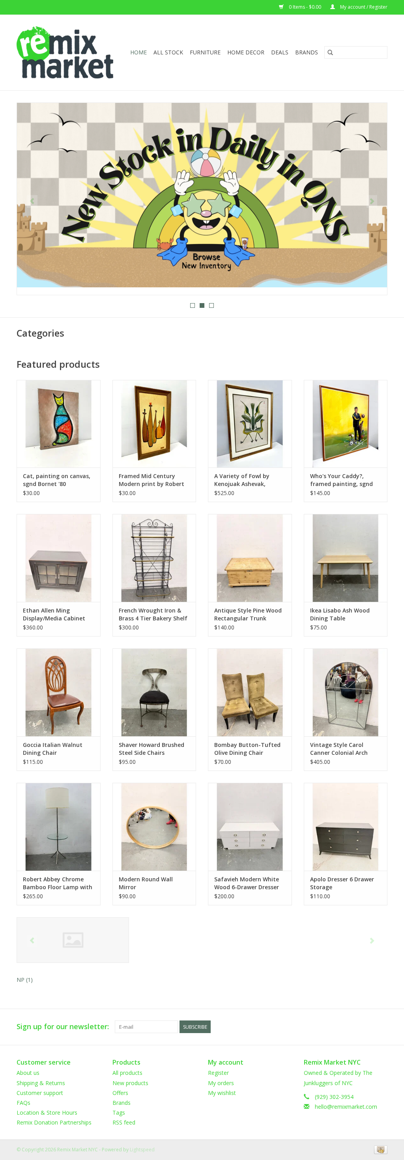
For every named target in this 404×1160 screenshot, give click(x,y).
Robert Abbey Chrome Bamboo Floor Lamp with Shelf (57, 883)
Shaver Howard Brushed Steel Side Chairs (151, 748)
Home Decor (245, 52)
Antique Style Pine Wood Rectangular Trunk (248, 614)
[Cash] (379, 1149)
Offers (120, 1093)
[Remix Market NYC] (67, 52)
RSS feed (123, 1122)
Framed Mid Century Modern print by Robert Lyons (151, 480)
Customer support (40, 1093)
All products (127, 1072)
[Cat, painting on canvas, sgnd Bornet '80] (59, 424)
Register (218, 1072)
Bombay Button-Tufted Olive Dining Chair (247, 748)
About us (28, 1072)
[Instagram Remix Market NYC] (381, 1026)
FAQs (23, 1102)
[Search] (330, 52)
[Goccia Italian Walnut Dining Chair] (59, 692)
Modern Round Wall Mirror (146, 883)
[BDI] (73, 940)
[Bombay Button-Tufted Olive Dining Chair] (250, 692)
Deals (279, 52)
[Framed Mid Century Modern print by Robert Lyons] (154, 424)
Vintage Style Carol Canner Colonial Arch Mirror (339, 749)
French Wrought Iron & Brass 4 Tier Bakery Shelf (153, 614)
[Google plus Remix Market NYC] (367, 1026)
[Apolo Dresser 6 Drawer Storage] (346, 827)
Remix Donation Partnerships (54, 1122)
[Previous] (32, 201)
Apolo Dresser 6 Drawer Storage (342, 883)
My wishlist (222, 1093)
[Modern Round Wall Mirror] (154, 827)
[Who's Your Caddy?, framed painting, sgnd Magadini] (346, 424)
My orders (221, 1083)
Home (138, 52)
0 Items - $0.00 (305, 7)
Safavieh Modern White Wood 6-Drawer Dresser (246, 883)
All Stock (168, 52)
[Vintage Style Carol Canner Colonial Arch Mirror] (346, 692)
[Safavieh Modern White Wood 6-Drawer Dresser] (250, 827)
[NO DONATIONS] (202, 195)
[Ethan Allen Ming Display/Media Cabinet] (59, 558)
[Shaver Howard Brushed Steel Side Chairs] (154, 692)
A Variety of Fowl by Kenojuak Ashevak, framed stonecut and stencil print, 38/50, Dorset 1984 (244, 480)
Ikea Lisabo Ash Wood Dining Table (340, 614)
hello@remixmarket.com (346, 1106)
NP (25, 979)
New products (130, 1083)
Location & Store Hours (47, 1112)
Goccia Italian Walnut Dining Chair (52, 748)
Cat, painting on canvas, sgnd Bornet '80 (56, 480)
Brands (306, 52)
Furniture (205, 52)
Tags (118, 1112)
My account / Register (363, 7)
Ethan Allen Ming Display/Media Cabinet (54, 614)
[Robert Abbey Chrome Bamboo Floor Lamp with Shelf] (59, 827)
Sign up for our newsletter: (63, 1026)
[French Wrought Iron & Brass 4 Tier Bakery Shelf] (154, 558)
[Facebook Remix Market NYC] (352, 1026)
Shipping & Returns (41, 1083)
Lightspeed (142, 1149)
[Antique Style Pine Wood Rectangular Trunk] (250, 558)
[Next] (372, 201)
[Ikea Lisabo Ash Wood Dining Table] (346, 558)
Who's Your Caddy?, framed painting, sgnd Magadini (341, 480)
